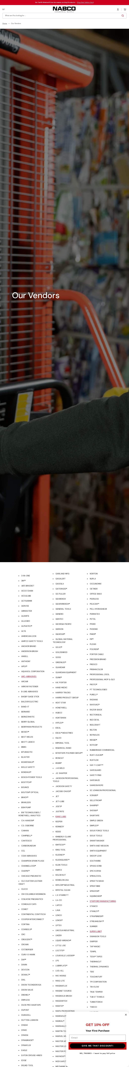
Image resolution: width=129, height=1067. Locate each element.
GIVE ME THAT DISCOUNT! (97, 1046)
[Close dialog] (126, 1015)
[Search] (123, 15)
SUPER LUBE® (96, 931)
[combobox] (64, 16)
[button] (3, 9)
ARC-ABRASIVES (28, 676)
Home (5, 24)
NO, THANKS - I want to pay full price (97, 1053)
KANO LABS (61, 816)
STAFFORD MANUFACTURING (103, 901)
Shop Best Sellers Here (85, 2)
